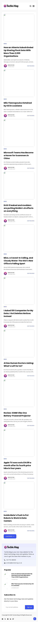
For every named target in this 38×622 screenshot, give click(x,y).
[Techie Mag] (11, 6)
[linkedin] (10, 619)
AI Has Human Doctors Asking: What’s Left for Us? (19, 364)
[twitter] (5, 619)
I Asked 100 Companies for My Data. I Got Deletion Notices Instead (18, 313)
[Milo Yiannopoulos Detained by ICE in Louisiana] (19, 83)
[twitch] (13, 619)
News (5, 43)
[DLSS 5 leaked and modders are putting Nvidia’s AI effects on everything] (19, 185)
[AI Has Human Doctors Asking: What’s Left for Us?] (19, 343)
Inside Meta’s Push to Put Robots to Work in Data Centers (16, 518)
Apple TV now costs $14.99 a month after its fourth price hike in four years (17, 465)
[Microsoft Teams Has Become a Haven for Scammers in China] (19, 133)
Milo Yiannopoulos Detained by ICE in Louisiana (18, 104)
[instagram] (7, 619)
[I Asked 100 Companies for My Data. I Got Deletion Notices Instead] (19, 291)
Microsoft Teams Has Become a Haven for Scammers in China (18, 155)
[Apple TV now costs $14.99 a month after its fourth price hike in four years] (19, 443)
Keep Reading (30, 66)
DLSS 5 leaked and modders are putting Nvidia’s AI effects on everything (18, 208)
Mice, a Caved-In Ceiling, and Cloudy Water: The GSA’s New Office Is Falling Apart (18, 260)
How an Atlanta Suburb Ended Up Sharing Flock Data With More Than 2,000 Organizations (21, 575)
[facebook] (2, 619)
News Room (11, 65)
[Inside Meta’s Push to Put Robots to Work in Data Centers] (19, 495)
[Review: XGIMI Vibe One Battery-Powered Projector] (19, 393)
